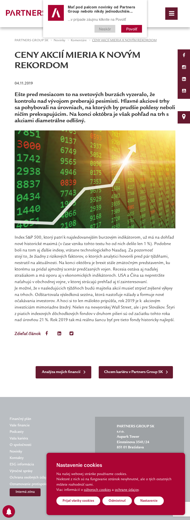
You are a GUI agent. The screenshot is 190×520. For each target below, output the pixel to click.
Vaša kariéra (19, 438)
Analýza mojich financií (61, 372)
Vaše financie (20, 425)
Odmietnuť (117, 500)
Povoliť (131, 28)
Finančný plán (20, 419)
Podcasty (17, 432)
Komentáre (79, 40)
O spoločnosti (20, 445)
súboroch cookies (97, 490)
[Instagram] (184, 68)
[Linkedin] (184, 80)
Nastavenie (149, 500)
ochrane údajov (127, 490)
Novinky (59, 40)
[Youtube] (184, 91)
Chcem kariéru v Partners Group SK (134, 372)
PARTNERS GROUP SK (31, 40)
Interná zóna (25, 492)
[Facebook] (184, 56)
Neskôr (105, 28)
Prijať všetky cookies (78, 500)
